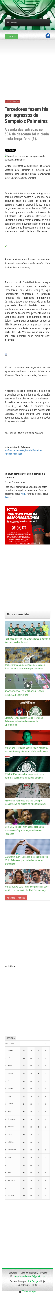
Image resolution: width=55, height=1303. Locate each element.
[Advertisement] (30, 4)
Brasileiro (10, 1038)
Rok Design (33, 1281)
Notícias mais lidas (13, 453)
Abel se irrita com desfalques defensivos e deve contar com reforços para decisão (25, 667)
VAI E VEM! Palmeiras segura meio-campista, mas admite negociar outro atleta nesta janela (26, 749)
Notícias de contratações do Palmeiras (23, 450)
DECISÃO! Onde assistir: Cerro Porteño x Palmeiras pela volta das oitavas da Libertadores (24, 721)
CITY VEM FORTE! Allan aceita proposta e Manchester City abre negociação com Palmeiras (24, 830)
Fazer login (11, 36)
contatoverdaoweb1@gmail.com (29, 1276)
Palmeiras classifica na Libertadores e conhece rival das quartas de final (27, 640)
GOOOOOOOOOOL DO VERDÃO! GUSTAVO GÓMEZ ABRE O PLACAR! (24, 693)
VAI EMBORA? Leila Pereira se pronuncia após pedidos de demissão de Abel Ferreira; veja (27, 888)
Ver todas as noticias (16, 898)
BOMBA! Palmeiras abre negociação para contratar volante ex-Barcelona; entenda (24, 776)
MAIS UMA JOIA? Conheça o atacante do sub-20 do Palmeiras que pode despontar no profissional (27, 860)
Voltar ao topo (28, 1291)
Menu (14, 22)
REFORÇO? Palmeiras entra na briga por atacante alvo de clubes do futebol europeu (25, 802)
